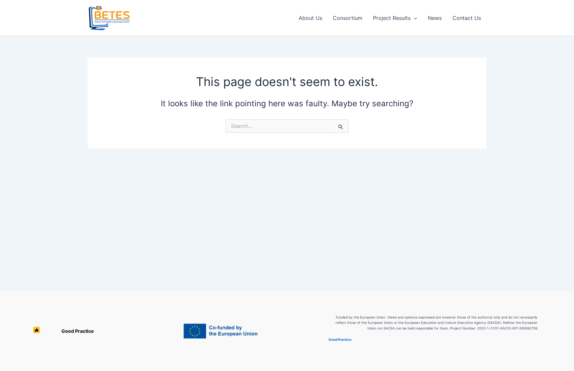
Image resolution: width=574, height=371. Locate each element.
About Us (310, 18)
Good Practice (77, 331)
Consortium (347, 18)
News (435, 18)
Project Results (392, 18)
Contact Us (466, 18)
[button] (414, 18)
